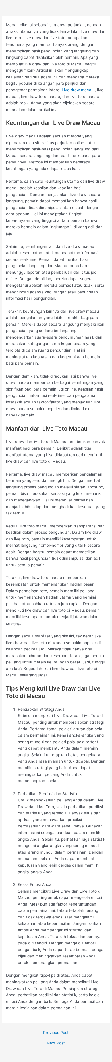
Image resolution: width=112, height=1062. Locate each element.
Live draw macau (78, 90)
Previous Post (56, 1033)
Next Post (56, 1043)
